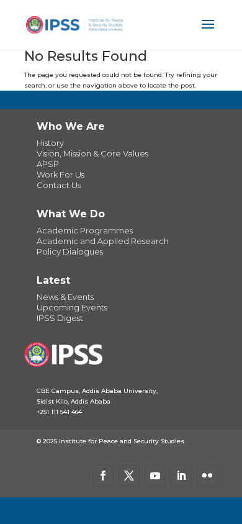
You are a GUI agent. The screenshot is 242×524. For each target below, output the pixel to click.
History (50, 143)
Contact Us (59, 185)
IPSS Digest (60, 318)
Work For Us (60, 174)
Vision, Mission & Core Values (92, 153)
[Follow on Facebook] (103, 475)
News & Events (65, 297)
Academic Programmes (85, 230)
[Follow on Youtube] (155, 475)
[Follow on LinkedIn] (181, 475)
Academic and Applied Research (103, 241)
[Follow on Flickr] (207, 475)
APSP (48, 164)
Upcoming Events (72, 307)
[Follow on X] (129, 475)
